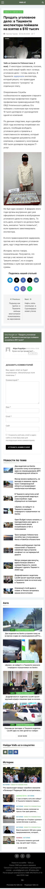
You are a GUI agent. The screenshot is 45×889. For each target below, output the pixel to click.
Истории (6, 784)
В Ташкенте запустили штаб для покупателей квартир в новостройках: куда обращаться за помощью (27, 497)
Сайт (8, 426)
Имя (8, 407)
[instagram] (10, 752)
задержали (19, 76)
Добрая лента (21, 796)
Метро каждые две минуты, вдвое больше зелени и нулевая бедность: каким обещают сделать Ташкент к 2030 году (27, 565)
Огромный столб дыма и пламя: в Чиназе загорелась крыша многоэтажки (27, 590)
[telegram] (5, 752)
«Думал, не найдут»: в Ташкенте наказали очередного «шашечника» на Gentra (27, 510)
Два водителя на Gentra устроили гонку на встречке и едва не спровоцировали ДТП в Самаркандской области (22, 635)
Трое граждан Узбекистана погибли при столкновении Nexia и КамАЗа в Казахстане (27, 537)
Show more (22, 736)
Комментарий (12, 380)
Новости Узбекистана (13, 12)
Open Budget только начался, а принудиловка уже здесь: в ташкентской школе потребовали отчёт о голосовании (28, 524)
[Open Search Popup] (43, 2)
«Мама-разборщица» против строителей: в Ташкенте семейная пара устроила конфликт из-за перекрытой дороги (27, 550)
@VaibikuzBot (34, 870)
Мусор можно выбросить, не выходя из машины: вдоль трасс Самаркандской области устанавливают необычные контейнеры (27, 483)
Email (9, 416)
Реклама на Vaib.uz (14, 885)
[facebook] (16, 752)
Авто (12, 630)
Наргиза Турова (12, 34)
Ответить (34, 353)
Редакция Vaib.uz (31, 885)
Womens (19, 837)
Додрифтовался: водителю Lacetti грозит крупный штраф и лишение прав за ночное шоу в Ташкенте (28, 578)
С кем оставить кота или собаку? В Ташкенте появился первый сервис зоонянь (28, 801)
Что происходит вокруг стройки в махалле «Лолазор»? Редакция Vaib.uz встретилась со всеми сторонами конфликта (21, 790)
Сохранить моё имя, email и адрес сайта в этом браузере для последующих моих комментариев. (21, 437)
